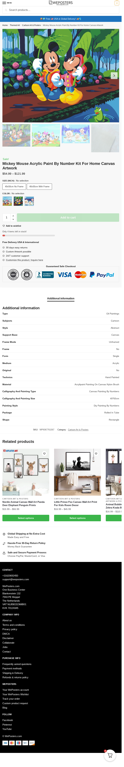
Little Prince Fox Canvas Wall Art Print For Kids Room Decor (75, 504)
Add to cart (68, 217)
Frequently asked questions (16, 664)
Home (5, 25)
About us (7, 620)
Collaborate (8, 642)
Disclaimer (8, 638)
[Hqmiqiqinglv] (18, 201)
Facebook (7, 720)
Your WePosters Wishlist (15, 694)
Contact (6, 651)
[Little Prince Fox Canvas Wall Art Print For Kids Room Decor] (77, 472)
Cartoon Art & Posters (31, 25)
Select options (26, 518)
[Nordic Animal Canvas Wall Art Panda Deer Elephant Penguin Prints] (25, 472)
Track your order (11, 698)
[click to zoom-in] (60, 75)
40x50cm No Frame (14, 186)
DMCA (6, 633)
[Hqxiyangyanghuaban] (29, 201)
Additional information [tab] (60, 298)
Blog (4, 707)
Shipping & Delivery (12, 673)
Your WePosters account (15, 689)
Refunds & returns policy (15, 677)
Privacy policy (9, 629)
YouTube (7, 729)
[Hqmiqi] (7, 201)
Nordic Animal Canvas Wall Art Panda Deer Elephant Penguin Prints (23, 504)
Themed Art (15, 25)
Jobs (5, 647)
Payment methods (12, 668)
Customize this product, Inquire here (24, 260)
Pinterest (7, 724)
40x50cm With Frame (39, 186)
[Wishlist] (44, 453)
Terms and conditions (13, 624)
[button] (13, 216)
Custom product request (15, 703)
